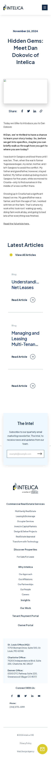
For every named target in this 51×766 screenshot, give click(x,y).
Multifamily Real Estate (25, 511)
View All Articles (25, 254)
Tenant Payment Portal (25, 615)
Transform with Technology (25, 541)
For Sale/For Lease (25, 556)
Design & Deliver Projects (25, 531)
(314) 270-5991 (17, 707)
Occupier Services (25, 521)
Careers (25, 594)
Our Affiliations (25, 579)
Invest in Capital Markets (25, 526)
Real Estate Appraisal (25, 536)
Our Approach (25, 574)
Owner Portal (25, 625)
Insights (25, 600)
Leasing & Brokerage (25, 516)
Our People (25, 589)
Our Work (25, 607)
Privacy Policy (25, 743)
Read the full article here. (16, 223)
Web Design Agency (25, 751)
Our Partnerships (25, 584)
